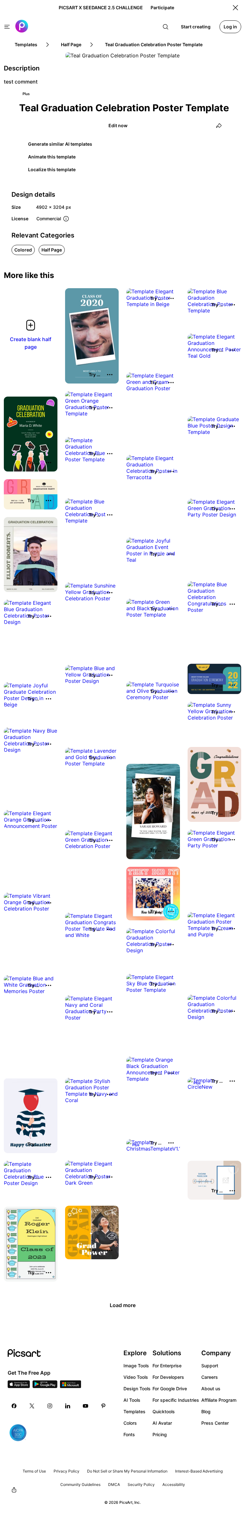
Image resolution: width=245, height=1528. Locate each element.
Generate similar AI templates (60, 144)
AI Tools (131, 1400)
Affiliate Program (218, 1400)
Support (209, 1365)
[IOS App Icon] (19, 1386)
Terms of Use (34, 1471)
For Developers (168, 1377)
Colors (130, 1423)
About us (210, 1388)
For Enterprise (167, 1365)
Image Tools (136, 1365)
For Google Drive (169, 1388)
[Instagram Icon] (49, 1406)
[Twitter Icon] (32, 1406)
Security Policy (141, 1484)
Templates (134, 1411)
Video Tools (135, 1377)
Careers (209, 1377)
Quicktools (163, 1411)
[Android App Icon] (45, 1386)
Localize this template (52, 169)
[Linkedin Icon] (67, 1406)
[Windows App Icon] (70, 1386)
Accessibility (173, 1484)
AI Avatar (162, 1423)
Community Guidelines (80, 1484)
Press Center (215, 1423)
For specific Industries (175, 1400)
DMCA (114, 1484)
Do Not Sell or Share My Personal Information (127, 1471)
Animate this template (52, 156)
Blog (206, 1411)
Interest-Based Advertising (199, 1471)
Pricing (159, 1434)
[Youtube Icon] (85, 1406)
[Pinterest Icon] (103, 1406)
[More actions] (109, 374)
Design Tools (137, 1388)
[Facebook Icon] (14, 1406)
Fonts (129, 1434)
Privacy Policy (66, 1471)
